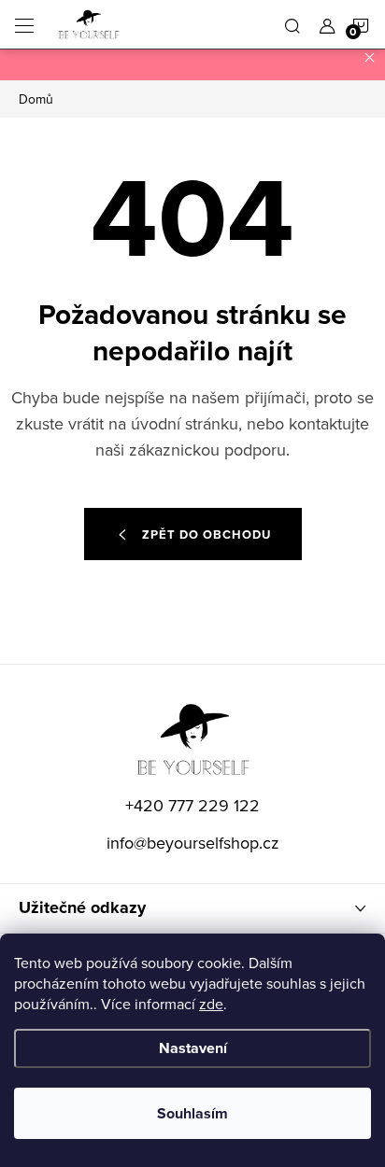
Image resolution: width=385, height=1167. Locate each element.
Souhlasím (192, 1113)
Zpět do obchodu (206, 534)
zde (211, 1003)
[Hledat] (292, 24)
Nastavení (193, 1048)
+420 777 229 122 (192, 805)
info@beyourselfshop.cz (193, 842)
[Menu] (24, 24)
